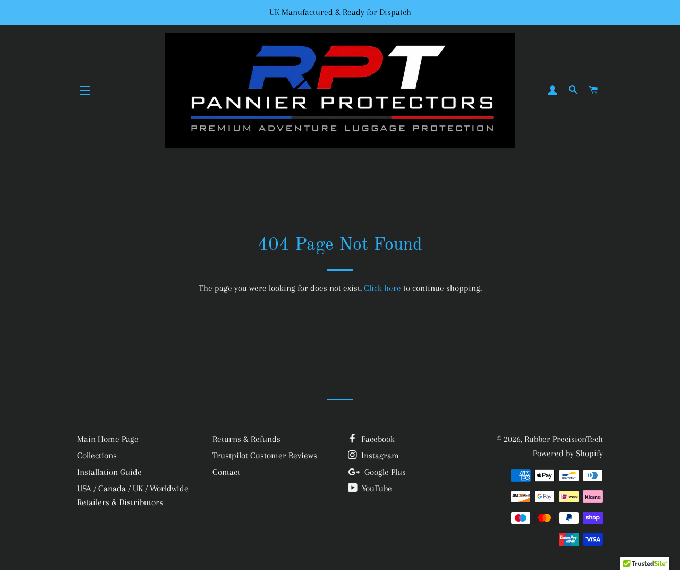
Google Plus (384, 472)
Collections (97, 455)
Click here (382, 288)
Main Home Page (108, 439)
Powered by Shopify (568, 453)
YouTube (376, 488)
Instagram (379, 455)
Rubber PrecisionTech (563, 439)
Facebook (377, 439)
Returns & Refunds (246, 439)
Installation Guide (109, 472)
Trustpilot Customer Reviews (264, 455)
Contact (226, 472)
